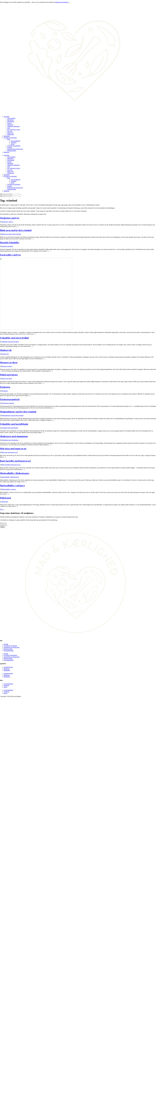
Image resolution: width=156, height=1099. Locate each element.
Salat (8, 128)
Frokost (9, 123)
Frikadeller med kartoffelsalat (14, 424)
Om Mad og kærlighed (10, 137)
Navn (2, 523)
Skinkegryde (6, 350)
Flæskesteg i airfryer (9, 218)
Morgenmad (10, 121)
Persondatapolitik (8, 650)
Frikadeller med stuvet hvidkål (14, 338)
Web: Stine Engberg (5, 699)
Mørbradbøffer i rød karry (12, 485)
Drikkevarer (10, 134)
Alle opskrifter (11, 118)
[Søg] (20, 194)
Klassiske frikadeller (9, 242)
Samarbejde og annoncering (12, 647)
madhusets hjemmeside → (62, 2)
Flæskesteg (5, 387)
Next (2, 509)
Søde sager (10, 133)
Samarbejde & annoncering (15, 149)
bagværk (9, 131)
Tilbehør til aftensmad (13, 126)
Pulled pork (5, 498)
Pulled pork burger (9, 375)
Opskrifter (6, 116)
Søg (1, 194)
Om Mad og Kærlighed (10, 646)
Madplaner (7, 136)
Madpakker (10, 120)
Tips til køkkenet (15, 141)
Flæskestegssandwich (10, 399)
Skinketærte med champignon (14, 436)
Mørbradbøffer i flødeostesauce (14, 473)
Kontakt (9, 147)
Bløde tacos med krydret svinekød (15, 230)
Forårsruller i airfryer (10, 255)
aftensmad (10, 124)
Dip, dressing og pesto (13, 129)
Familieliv (14, 142)
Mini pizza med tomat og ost (13, 448)
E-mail (2, 525)
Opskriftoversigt (8, 667)
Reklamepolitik (11, 150)
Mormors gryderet (8, 362)
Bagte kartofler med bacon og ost (15, 461)
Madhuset (6, 152)
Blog (8, 139)
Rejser (12, 144)
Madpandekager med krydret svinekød (18, 411)
